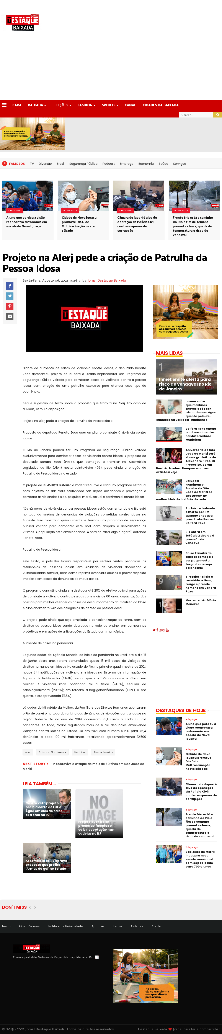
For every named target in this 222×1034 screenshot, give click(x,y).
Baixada (35, 105)
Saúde (163, 163)
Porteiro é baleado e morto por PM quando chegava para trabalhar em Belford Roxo (200, 515)
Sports (108, 105)
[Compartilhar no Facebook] (9, 286)
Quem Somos (29, 926)
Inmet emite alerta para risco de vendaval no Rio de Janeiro (185, 384)
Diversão (45, 163)
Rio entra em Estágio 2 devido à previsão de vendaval (200, 537)
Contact (158, 926)
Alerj (28, 752)
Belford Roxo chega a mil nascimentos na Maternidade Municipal (201, 434)
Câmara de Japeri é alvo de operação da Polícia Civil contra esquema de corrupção (137, 224)
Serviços (179, 163)
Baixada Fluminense (52, 752)
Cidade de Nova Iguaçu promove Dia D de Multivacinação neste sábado (79, 224)
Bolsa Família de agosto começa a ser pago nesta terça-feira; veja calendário (200, 560)
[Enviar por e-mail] (9, 316)
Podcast (109, 163)
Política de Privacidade (65, 926)
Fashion (85, 105)
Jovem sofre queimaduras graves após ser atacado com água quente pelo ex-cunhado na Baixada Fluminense (186, 411)
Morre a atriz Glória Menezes (201, 602)
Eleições (60, 105)
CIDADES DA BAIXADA (161, 105)
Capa (16, 105)
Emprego (127, 163)
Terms (117, 926)
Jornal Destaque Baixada (107, 281)
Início (6, 926)
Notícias (79, 752)
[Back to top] (211, 1023)
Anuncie (97, 926)
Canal (130, 105)
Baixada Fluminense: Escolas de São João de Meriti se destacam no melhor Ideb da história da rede (184, 490)
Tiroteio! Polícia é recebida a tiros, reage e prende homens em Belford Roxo (201, 584)
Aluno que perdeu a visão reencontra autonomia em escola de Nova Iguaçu (26, 222)
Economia (146, 163)
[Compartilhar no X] (9, 296)
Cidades (137, 926)
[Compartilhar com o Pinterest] (9, 306)
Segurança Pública (83, 163)
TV (32, 163)
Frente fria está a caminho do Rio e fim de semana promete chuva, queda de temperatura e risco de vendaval (193, 226)
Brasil (60, 163)
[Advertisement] (111, 67)
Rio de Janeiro (103, 752)
